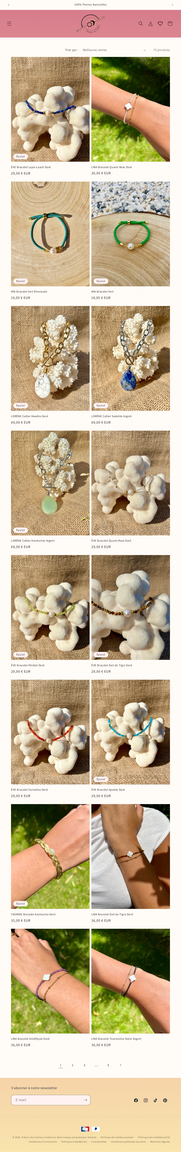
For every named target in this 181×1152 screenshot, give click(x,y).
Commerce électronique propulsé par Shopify (70, 1137)
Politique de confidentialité (154, 1137)
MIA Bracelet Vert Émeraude (29, 291)
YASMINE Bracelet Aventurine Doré (33, 914)
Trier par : (71, 50)
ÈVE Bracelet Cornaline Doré (29, 790)
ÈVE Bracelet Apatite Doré (108, 790)
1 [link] (61, 1065)
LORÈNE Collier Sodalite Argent (111, 416)
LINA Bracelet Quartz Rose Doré (111, 167)
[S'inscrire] (85, 1100)
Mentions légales (160, 1141)
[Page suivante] (120, 1065)
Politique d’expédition (74, 1141)
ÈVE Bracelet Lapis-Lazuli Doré (31, 167)
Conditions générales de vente (128, 1141)
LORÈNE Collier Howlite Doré (29, 416)
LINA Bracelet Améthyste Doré (30, 1039)
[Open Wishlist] (160, 23)
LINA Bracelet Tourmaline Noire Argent (116, 1039)
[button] (9, 23)
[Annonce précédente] (8, 5)
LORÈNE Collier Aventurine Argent (33, 540)
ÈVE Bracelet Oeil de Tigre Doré (111, 665)
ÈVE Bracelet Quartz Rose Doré (111, 540)
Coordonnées (99, 1141)
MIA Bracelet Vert (102, 291)
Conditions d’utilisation (43, 1141)
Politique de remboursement (117, 1137)
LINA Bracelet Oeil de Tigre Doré (112, 914)
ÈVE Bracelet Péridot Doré (28, 665)
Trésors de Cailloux (32, 1137)
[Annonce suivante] (172, 5)
